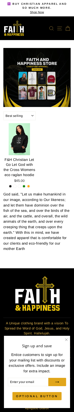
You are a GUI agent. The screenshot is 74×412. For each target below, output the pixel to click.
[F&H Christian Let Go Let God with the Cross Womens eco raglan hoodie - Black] (10, 186)
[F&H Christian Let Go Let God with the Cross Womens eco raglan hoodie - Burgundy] (14, 186)
